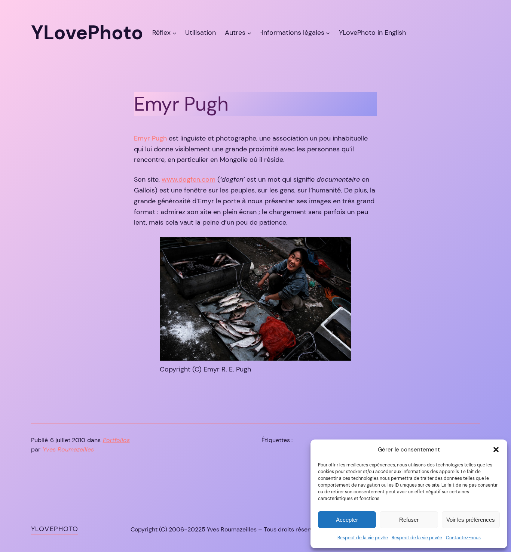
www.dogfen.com (188, 179)
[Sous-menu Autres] (249, 33)
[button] (496, 449)
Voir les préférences (470, 519)
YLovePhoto (54, 528)
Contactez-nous (463, 538)
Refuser (409, 519)
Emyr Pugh (150, 138)
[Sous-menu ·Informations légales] (328, 33)
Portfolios (116, 440)
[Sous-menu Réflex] (174, 33)
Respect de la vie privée (362, 538)
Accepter (347, 519)
